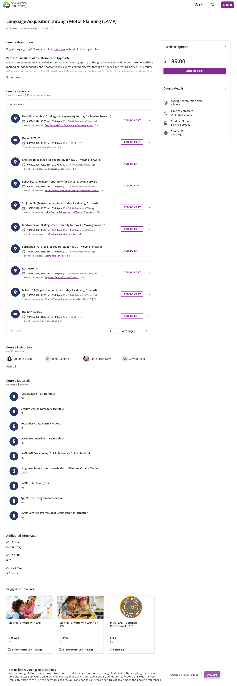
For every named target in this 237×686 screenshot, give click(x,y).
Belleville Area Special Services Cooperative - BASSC (72, 190)
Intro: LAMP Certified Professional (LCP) (123, 624)
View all (11, 366)
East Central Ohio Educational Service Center (69, 125)
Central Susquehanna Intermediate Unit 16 (68, 299)
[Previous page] (139, 331)
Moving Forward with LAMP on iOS (78, 624)
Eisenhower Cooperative (58, 168)
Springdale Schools (55, 255)
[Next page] (146, 331)
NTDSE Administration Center (60, 233)
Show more (13, 77)
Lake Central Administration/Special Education (69, 212)
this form (59, 49)
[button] (63, 120)
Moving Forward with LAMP (26, 622)
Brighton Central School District (62, 277)
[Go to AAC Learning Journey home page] (14, 4)
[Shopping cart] (213, 4)
